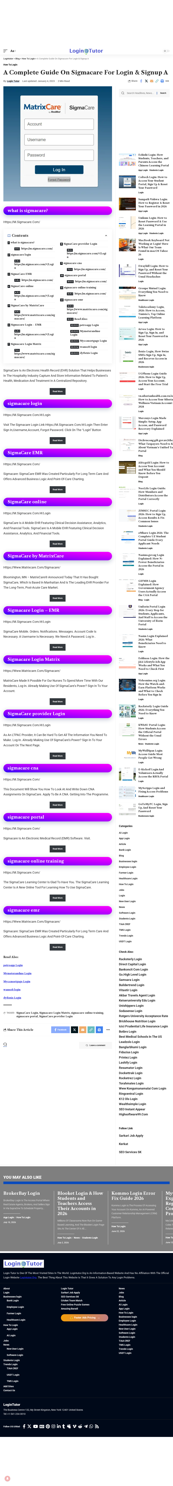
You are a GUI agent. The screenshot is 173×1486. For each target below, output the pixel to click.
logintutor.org (28, 1277)
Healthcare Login (146, 300)
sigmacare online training (80, 287)
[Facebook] (24, 1426)
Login (141, 192)
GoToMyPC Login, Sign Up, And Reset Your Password (153, 808)
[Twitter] (29, 1426)
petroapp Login (89, 325)
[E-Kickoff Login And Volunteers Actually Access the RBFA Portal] (127, 774)
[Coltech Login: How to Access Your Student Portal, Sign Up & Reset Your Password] (127, 181)
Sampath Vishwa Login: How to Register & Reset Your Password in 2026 (154, 203)
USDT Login (125, 941)
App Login (143, 170)
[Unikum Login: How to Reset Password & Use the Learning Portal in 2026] (127, 222)
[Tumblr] (63, 1426)
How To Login (10, 64)
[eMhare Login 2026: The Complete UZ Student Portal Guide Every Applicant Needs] (127, 537)
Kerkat (123, 1144)
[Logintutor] (86, 50)
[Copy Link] (156, 81)
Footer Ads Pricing (85, 1317)
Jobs (121, 890)
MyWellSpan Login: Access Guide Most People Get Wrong (150, 754)
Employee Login (127, 867)
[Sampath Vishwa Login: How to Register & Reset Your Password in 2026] (127, 204)
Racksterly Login (130, 959)
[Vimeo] (74, 1426)
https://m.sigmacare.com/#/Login (34, 266)
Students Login (156, 170)
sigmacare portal (75, 275)
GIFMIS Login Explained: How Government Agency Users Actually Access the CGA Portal (152, 588)
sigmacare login (21, 254)
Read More (58, 391)
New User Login (127, 901)
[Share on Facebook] (141, 81)
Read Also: (81, 319)
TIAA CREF (124, 924)
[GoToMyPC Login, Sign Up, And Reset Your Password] (127, 808)
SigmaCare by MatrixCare (27, 305)
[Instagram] (53, 1426)
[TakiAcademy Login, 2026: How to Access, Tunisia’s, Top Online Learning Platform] (127, 311)
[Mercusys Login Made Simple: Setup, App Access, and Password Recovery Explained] (127, 422)
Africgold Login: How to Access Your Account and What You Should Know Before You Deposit (153, 469)
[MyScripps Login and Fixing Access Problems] (127, 792)
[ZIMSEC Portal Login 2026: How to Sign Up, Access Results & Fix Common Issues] (127, 515)
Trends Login (126, 935)
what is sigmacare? (22, 242)
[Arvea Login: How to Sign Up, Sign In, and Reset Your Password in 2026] (127, 333)
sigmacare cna (73, 263)
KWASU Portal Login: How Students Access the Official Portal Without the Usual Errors (152, 732)
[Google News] (42, 1426)
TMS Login (125, 930)
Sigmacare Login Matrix (26, 344)
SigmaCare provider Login (80, 243)
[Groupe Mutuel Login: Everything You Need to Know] (127, 293)
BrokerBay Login (21, 1193)
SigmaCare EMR (21, 274)
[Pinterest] (48, 1426)
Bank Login (125, 850)
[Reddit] (80, 1426)
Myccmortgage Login (93, 340)
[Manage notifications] (7, 1478)
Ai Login (123, 832)
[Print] (162, 81)
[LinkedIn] (58, 1426)
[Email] (151, 81)
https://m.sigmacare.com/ (37, 248)
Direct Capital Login (132, 964)
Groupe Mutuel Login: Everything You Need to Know (153, 292)
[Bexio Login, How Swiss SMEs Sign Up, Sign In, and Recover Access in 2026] (127, 356)
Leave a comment (97, 1045)
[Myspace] (69, 1426)
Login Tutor (13, 81)
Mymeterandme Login (85, 333)
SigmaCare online (22, 286)
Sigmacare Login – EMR (26, 324)
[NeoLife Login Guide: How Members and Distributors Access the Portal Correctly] (127, 493)
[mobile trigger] (6, 51)
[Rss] (97, 1426)
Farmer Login (126, 872)
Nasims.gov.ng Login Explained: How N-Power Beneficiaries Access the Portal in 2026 (151, 562)
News (140, 744)
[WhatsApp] (91, 1426)
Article (122, 844)
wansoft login (88, 346)
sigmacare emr (73, 299)
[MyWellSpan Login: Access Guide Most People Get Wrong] (127, 755)
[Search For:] (140, 93)
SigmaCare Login (27, 1012)
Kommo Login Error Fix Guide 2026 (133, 1196)
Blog (140, 456)
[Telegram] (86, 1426)
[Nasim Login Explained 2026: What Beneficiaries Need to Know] (127, 640)
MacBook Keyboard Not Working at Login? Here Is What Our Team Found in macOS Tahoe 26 (153, 247)
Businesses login (146, 367)
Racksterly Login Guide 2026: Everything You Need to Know (153, 710)
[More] (167, 81)
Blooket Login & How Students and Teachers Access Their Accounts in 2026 (80, 1203)
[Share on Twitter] (146, 81)
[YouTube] (35, 1426)
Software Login (127, 912)
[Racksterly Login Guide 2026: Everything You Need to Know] (127, 711)
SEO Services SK (130, 1152)
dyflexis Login (89, 353)
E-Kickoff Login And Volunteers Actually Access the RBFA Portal (153, 773)
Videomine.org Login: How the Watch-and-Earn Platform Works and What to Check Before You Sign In (152, 687)
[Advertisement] (86, 23)
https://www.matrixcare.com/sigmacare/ (34, 317)
